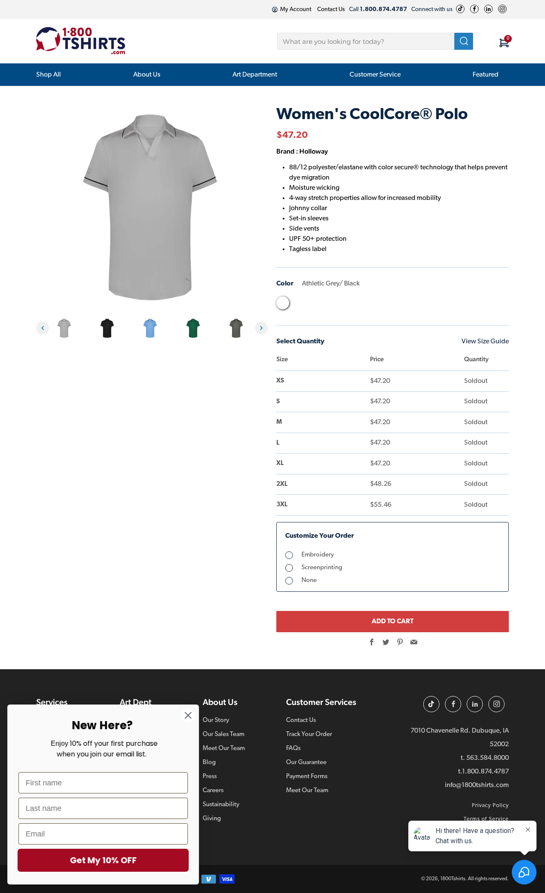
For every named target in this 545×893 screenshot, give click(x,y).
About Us (147, 74)
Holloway (313, 151)
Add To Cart (392, 621)
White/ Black (476, 305)
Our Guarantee (306, 762)
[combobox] (375, 41)
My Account (295, 9)
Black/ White (299, 305)
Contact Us (331, 9)
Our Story (216, 720)
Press (210, 776)
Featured (486, 74)
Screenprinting (321, 568)
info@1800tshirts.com (477, 785)
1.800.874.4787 (485, 771)
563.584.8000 (487, 758)
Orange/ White (412, 305)
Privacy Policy (490, 805)
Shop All (48, 74)
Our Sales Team (223, 734)
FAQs (293, 748)
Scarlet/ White (460, 305)
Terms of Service (486, 819)
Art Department (254, 74)
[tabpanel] (66, 328)
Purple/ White (428, 305)
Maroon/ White (379, 305)
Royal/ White (444, 305)
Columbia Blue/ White (315, 305)
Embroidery (317, 555)
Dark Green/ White (331, 305)
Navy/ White (396, 305)
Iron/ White (347, 305)
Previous (42, 328)
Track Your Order (309, 734)
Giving (212, 819)
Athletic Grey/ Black (282, 303)
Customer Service (375, 74)
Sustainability (221, 805)
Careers (213, 790)
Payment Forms (306, 776)
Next (261, 328)
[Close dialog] (189, 715)
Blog (209, 762)
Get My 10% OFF (104, 860)
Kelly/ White (363, 305)
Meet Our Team (224, 748)
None (309, 580)
